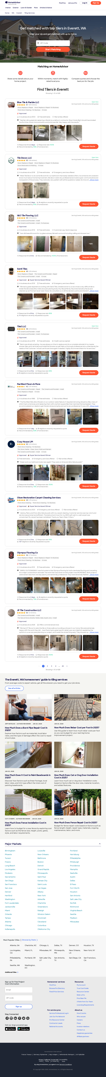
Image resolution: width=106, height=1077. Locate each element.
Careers (80, 1020)
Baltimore (42, 858)
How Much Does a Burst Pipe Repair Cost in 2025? (26, 729)
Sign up (19, 1006)
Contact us (81, 1030)
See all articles (14, 688)
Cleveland (42, 922)
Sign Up (96, 3)
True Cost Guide (83, 988)
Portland (73, 851)
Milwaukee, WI (45, 950)
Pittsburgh (74, 862)
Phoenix (8, 854)
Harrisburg (74, 854)
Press (79, 1023)
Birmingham (10, 851)
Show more (94, 180)
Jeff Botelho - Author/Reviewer (18, 724)
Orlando (8, 914)
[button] (25, 133)
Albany (40, 892)
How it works (81, 1013)
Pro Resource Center (56, 1020)
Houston (73, 892)
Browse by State (29, 940)
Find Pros (52, 985)
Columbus (42, 925)
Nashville (74, 873)
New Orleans (43, 854)
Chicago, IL (44, 945)
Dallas (72, 881)
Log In (84, 3)
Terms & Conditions (65, 1064)
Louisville (41, 851)
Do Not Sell (54, 1060)
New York (42, 896)
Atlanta (8, 922)
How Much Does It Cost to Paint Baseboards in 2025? (27, 776)
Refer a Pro (81, 995)
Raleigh (41, 910)
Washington (10, 899)
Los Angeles (10, 869)
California (47, 1060)
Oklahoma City (44, 929)
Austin (72, 877)
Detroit (41, 866)
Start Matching (53, 49)
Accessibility (63, 1060)
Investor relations (83, 1026)
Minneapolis (43, 873)
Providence (75, 866)
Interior (8, 8)
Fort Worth (74, 888)
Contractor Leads (55, 1023)
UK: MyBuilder (80, 1054)
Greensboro (43, 907)
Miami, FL (29, 950)
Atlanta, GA (14, 945)
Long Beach (10, 866)
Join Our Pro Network (57, 1017)
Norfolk (73, 903)
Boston (41, 862)
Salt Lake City (76, 899)
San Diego (9, 881)
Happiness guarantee (84, 1033)
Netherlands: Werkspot (67, 1054)
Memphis (74, 869)
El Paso (73, 884)
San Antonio (75, 896)
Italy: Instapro (53, 1054)
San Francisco (11, 884)
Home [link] (7, 13)
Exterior (16, 8)
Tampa (8, 918)
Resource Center (83, 992)
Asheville (41, 899)
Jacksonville (10, 907)
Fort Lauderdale (12, 903)
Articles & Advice (46, 8)
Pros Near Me (81, 998)
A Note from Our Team (85, 1002)
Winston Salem (44, 914)
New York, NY (89, 950)
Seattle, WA (15, 965)
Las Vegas (42, 888)
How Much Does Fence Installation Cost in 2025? (25, 824)
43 (63, 666)
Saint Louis (42, 884)
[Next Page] (67, 666)
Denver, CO (74, 945)
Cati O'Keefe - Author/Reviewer (17, 819)
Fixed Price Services (56, 992)
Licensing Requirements (85, 1005)
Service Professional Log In (59, 1013)
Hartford (8, 896)
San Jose (8, 888)
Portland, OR (30, 958)
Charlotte (42, 903)
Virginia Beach (76, 910)
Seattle (73, 914)
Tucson (8, 858)
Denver (8, 892)
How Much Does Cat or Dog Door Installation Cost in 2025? (76, 776)
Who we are (81, 1017)
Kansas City (42, 881)
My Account (81, 985)
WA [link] (13, 13)
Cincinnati (42, 918)
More (36, 8)
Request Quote (89, 146)
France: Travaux (27, 1054)
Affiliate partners (83, 1036)
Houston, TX (89, 945)
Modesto (9, 873)
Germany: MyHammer (40, 1054)
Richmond (74, 907)
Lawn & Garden (26, 8)
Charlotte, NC (30, 945)
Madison (73, 918)
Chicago (8, 925)
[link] (53, 106)
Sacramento (10, 877)
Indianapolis (10, 929)
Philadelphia (75, 858)
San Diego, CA (75, 958)
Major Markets (13, 844)
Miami (7, 910)
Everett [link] (19, 13)
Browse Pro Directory (57, 988)
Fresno (8, 862)
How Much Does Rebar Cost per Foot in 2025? (76, 727)
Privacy (41, 1060)
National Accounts (56, 1026)
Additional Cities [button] (10, 972)
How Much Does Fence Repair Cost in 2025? (75, 822)
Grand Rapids (43, 869)
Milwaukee (74, 922)
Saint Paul (42, 877)
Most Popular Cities (11, 940)
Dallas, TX (58, 945)
